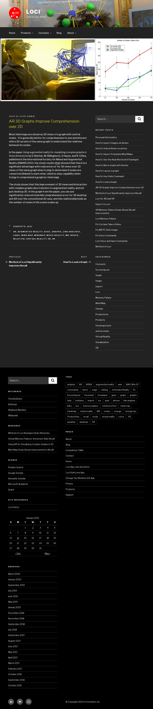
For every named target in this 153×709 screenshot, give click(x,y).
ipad (107, 400)
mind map (27, 235)
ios (99, 400)
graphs (56, 232)
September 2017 (16, 635)
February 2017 (15, 668)
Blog (59, 33)
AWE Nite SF (132, 384)
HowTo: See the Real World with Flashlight (117, 159)
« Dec (18, 553)
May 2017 (12, 652)
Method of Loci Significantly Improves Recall (118, 193)
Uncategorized (103, 325)
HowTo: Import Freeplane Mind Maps (114, 154)
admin (31, 116)
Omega (99, 308)
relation (19, 239)
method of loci (109, 406)
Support (70, 494)
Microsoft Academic (18, 484)
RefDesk (12, 404)
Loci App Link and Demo (78, 467)
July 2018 (12, 629)
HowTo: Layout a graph (107, 170)
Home (12, 33)
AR (14, 232)
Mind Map (100, 303)
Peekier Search (15, 467)
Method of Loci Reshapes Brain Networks (29, 433)
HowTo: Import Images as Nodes (111, 143)
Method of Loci (103, 246)
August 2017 (14, 641)
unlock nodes (102, 331)
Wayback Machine (17, 410)
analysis (71, 384)
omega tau (130, 411)
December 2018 (16, 613)
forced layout (102, 269)
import (98, 286)
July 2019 (12, 590)
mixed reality (55, 235)
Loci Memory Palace (105, 218)
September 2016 (16, 680)
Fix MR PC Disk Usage (106, 230)
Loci (33, 11)
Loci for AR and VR (104, 198)
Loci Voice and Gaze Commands (111, 241)
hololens (79, 400)
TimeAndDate (15, 398)
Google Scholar (15, 473)
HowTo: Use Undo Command (109, 176)
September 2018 (16, 624)
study (95, 416)
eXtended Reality (120, 389)
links (16, 235)
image (98, 281)
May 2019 (13, 601)
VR (49, 239)
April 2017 (13, 657)
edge (47, 232)
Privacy (69, 483)
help (69, 400)
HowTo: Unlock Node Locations (111, 148)
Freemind (89, 395)
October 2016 (15, 674)
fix (134, 389)
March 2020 (14, 574)
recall (86, 416)
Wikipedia (13, 415)
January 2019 (14, 607)
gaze (113, 395)
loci (77, 406)
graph (123, 395)
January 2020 (14, 579)
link (58, 163)
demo (85, 389)
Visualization (102, 342)
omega (117, 411)
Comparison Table (75, 450)
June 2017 (13, 646)
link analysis (71, 232)
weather (71, 422)
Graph (98, 275)
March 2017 (14, 663)
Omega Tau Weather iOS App (80, 478)
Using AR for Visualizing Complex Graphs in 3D (30, 444)
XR (53, 239)
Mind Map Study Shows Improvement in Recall (31, 449)
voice (121, 416)
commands (72, 389)
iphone (116, 400)
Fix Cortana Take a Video (108, 224)
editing (104, 389)
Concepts (44, 33)
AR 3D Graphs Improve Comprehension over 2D (119, 187)
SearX (11, 489)
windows (83, 422)
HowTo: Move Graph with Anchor (111, 165)
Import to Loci (102, 204)
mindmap (39, 235)
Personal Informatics (106, 137)
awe (120, 384)
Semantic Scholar (17, 478)
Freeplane (103, 395)
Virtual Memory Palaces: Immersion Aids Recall (31, 438)
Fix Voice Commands (106, 235)
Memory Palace (103, 297)
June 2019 (13, 596)
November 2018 (16, 618)
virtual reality (36, 239)
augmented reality (30, 232)
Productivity (101, 314)
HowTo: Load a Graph (106, 182)
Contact (70, 455)
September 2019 (16, 585)
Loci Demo (13, 507)
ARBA (89, 384)
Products (26, 33)
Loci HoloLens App (75, 472)
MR (67, 235)
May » (47, 553)
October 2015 (15, 685)
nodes (74, 235)
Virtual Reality (102, 336)
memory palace (90, 406)
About (70, 33)
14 (18, 538)
